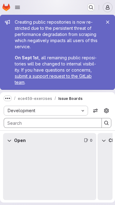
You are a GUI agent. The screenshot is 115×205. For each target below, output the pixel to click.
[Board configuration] (106, 111)
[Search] (106, 123)
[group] (49, 174)
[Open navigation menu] (17, 7)
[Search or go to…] (91, 7)
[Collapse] (9, 140)
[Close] (107, 22)
